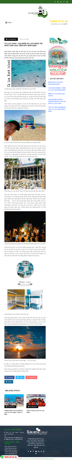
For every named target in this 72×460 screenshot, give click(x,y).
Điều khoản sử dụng (11, 450)
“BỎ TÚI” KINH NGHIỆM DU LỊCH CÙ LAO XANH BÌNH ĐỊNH (57, 109)
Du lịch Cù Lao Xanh (28, 459)
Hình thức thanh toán (11, 453)
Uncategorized (12, 39)
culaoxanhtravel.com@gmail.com (13, 437)
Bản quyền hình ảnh (11, 446)
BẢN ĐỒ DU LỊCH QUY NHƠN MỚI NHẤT (55, 83)
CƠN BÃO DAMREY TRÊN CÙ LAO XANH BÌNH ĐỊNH (57, 89)
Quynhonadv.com (48, 459)
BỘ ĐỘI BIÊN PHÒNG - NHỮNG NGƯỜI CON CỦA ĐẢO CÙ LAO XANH (57, 101)
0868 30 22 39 (59, 21)
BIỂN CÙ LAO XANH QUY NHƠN (56, 95)
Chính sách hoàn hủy (11, 451)
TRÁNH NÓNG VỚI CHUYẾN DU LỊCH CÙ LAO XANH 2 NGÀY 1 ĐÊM (13, 412)
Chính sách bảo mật (11, 448)
